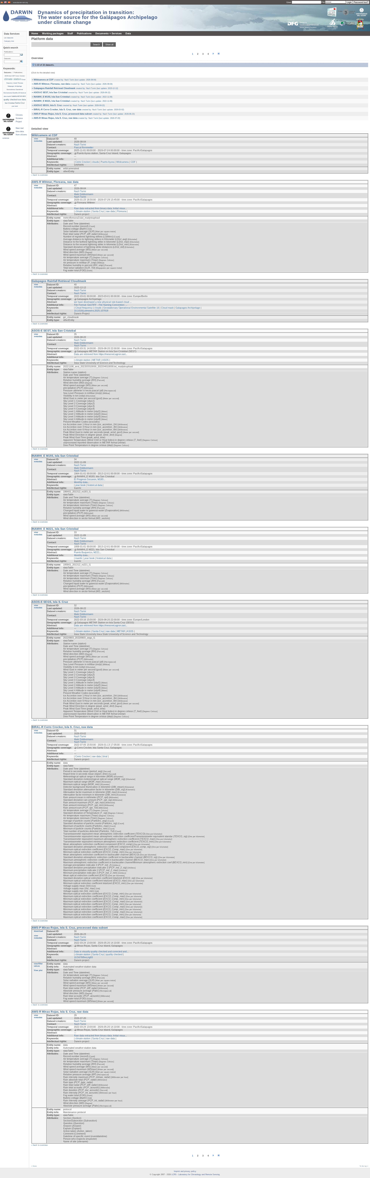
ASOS (105, 360)
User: (289, 2)
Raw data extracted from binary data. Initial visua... (100, 208)
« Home (34, 1166)
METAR (96, 360)
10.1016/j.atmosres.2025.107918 (91, 310)
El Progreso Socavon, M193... (89, 479)
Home (34, 33)
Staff (70, 33)
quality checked (114, 954)
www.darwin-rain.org (20, 2)
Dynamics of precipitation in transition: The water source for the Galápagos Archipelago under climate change (98, 17)
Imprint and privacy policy (185, 1171)
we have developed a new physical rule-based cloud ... (103, 302)
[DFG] (304, 17)
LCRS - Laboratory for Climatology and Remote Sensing (196, 1175)
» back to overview (39, 175)
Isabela (14, 96)
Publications (84, 33)
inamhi (78, 558)
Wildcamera (122, 162)
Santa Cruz (98, 211)
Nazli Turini (80, 144)
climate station (82, 211)
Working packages (53, 33)
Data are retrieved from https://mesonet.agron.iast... (100, 354)
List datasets (8, 38)
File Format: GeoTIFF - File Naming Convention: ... (100, 305)
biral (105, 756)
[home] (18, 16)
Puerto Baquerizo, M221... (87, 552)
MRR (24, 96)
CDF (133, 162)
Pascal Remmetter (83, 147)
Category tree (9, 41)
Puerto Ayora (107, 162)
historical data (94, 485)
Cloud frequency (84, 308)
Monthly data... (81, 482)
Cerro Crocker (82, 162)
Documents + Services (108, 33)
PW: (323, 2)
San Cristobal (9, 103)
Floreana (121, 211)
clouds (95, 162)
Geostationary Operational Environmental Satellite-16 (131, 308)
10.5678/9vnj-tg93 (83, 957)
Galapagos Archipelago (187, 308)
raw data (110, 211)
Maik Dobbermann (83, 194)
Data (128, 33)
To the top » (364, 1166)
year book (80, 485)
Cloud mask (167, 308)
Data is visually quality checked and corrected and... (101, 951)
